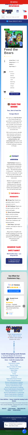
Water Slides (14, 370)
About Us (4, 408)
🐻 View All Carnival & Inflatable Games (14, 260)
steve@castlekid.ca (16, 334)
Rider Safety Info (21, 408)
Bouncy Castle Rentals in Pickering (14, 387)
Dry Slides (14, 372)
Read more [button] (9, 309)
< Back (6, 29)
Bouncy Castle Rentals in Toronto (14, 391)
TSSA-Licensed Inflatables (14, 380)
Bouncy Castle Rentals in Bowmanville (14, 389)
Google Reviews (16, 410)
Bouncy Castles (14, 365)
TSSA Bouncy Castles (14, 363)
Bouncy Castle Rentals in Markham (14, 394)
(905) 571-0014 (17, 21)
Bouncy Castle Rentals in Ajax (14, 385)
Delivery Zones (14, 375)
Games (14, 373)
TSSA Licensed (11, 408)
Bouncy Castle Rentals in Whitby (14, 384)
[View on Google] (7, 299)
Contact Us (14, 377)
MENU (15, 2)
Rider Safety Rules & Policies (14, 379)
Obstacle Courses (14, 368)
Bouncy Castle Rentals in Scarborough (14, 392)
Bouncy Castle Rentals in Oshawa (14, 382)
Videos (9, 410)
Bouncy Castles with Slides (14, 367)
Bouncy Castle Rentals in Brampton (14, 396)
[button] (4, 306)
